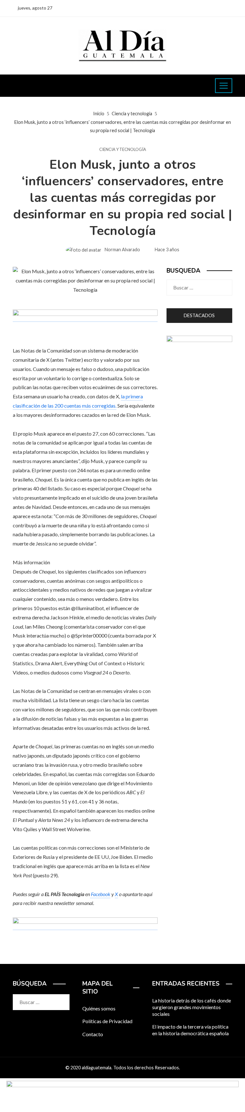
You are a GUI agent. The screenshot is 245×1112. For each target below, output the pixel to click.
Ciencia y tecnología (122, 149)
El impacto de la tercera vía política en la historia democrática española (190, 1029)
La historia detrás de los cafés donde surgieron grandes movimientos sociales (191, 1007)
